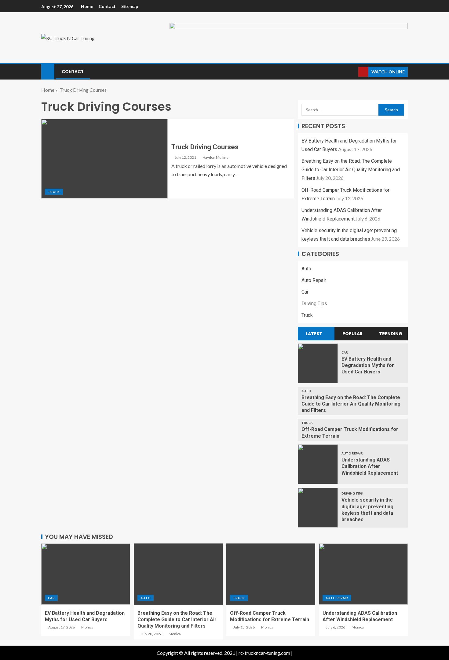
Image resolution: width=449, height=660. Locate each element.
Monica (87, 627)
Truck (54, 192)
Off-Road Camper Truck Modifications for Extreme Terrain (269, 616)
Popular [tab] (352, 334)
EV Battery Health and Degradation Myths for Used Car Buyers (367, 365)
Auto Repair (313, 280)
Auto (306, 269)
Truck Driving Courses (205, 147)
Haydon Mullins (215, 157)
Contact (107, 6)
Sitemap (129, 6)
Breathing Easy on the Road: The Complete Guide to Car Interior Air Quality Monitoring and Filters (350, 169)
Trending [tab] (390, 334)
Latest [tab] (314, 334)
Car (304, 292)
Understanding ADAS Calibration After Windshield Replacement (369, 466)
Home (87, 6)
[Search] (353, 72)
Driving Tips (314, 303)
